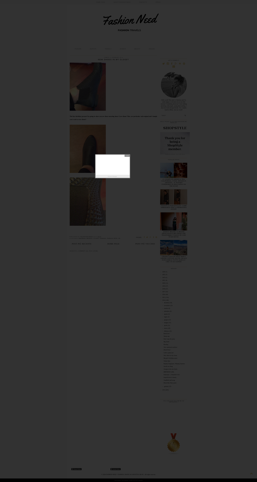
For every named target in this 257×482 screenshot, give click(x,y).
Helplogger (115, 176)
